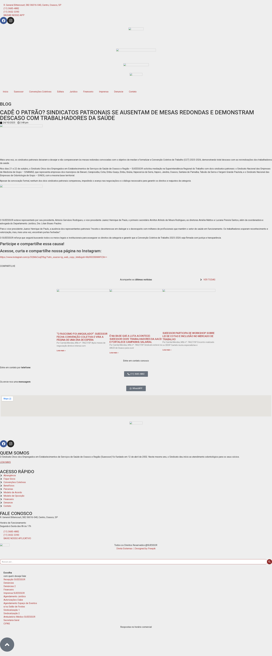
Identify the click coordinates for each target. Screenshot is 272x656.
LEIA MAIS (5, 462)
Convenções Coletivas (40, 91)
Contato (133, 91)
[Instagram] (10, 20)
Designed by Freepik (145, 548)
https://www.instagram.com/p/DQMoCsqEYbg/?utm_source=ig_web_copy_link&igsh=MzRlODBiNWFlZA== (53, 257)
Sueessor (19, 91)
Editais (60, 91)
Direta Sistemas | (125, 548)
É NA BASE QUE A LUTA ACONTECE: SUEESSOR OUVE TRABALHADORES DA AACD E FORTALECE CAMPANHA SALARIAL (136, 338)
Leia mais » (61, 351)
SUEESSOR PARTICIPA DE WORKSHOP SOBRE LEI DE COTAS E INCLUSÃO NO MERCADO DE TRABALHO (188, 336)
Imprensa (103, 91)
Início (5, 91)
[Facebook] (3, 20)
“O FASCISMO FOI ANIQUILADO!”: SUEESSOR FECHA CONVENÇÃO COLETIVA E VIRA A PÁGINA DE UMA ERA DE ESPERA (82, 336)
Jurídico (73, 91)
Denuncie (118, 91)
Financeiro (88, 91)
